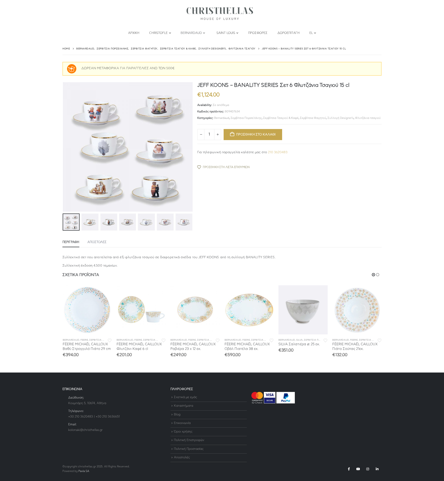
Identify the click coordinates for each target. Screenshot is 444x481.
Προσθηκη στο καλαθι (256, 134)
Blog (177, 414)
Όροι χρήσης (183, 431)
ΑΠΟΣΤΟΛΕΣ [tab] (97, 242)
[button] (63, 147)
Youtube (358, 469)
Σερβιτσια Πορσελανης (104, 340)
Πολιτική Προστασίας (189, 449)
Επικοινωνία (182, 423)
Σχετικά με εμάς (185, 397)
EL (311, 33)
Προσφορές (258, 33)
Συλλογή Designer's (340, 118)
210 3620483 (277, 152)
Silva (299, 340)
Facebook (349, 469)
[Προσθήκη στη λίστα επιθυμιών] (109, 340)
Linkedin (377, 469)
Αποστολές (182, 457)
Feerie (84, 340)
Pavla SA (83, 471)
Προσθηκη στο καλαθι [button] (104, 293)
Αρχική (134, 33)
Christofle (158, 33)
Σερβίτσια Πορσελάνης (246, 118)
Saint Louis (225, 33)
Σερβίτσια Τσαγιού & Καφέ (281, 118)
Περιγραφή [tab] (70, 242)
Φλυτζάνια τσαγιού (368, 118)
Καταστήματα (183, 406)
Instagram (368, 469)
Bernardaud (191, 33)
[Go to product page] (87, 309)
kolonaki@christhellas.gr (85, 430)
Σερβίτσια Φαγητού (313, 118)
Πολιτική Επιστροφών (189, 440)
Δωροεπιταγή (289, 33)
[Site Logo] (219, 14)
